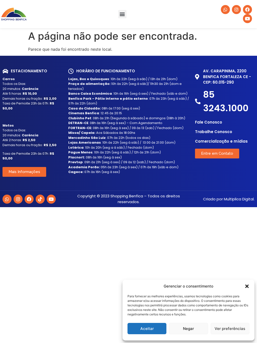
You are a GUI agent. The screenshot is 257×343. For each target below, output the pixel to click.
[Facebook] (29, 199)
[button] (246, 286)
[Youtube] (51, 199)
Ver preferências (230, 328)
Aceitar (147, 328)
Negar (188, 328)
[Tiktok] (40, 199)
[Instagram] (18, 199)
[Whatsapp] (7, 199)
